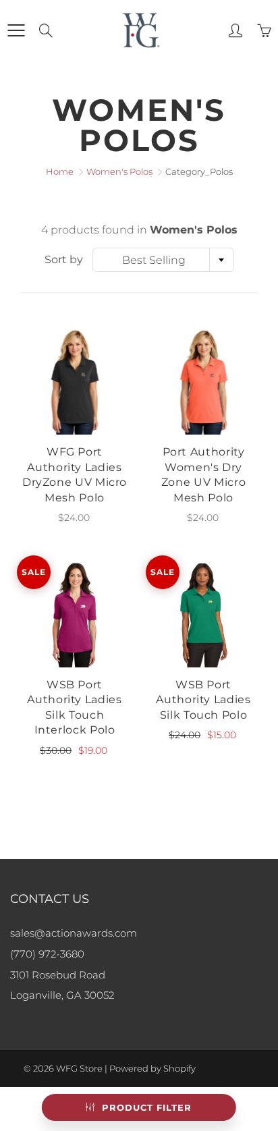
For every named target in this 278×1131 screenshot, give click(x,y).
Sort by (64, 259)
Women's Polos (119, 171)
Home (60, 171)
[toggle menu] (16, 30)
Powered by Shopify (152, 1068)
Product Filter (147, 1107)
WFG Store (79, 1068)
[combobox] (163, 260)
